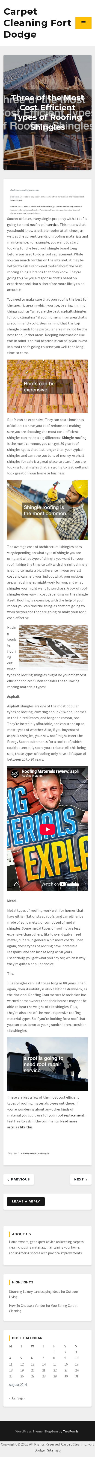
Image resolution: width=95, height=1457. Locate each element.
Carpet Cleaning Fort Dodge (37, 23)
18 (10, 1370)
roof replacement (70, 1115)
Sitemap (54, 1450)
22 (54, 1370)
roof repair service (44, 224)
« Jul (12, 1398)
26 (22, 1376)
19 (22, 1370)
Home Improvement (35, 1153)
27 (32, 1376)
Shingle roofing (74, 437)
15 (54, 1364)
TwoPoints (71, 1431)
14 (43, 1364)
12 (22, 1364)
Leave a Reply (26, 1201)
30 (66, 1376)
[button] (83, 22)
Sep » (21, 1398)
